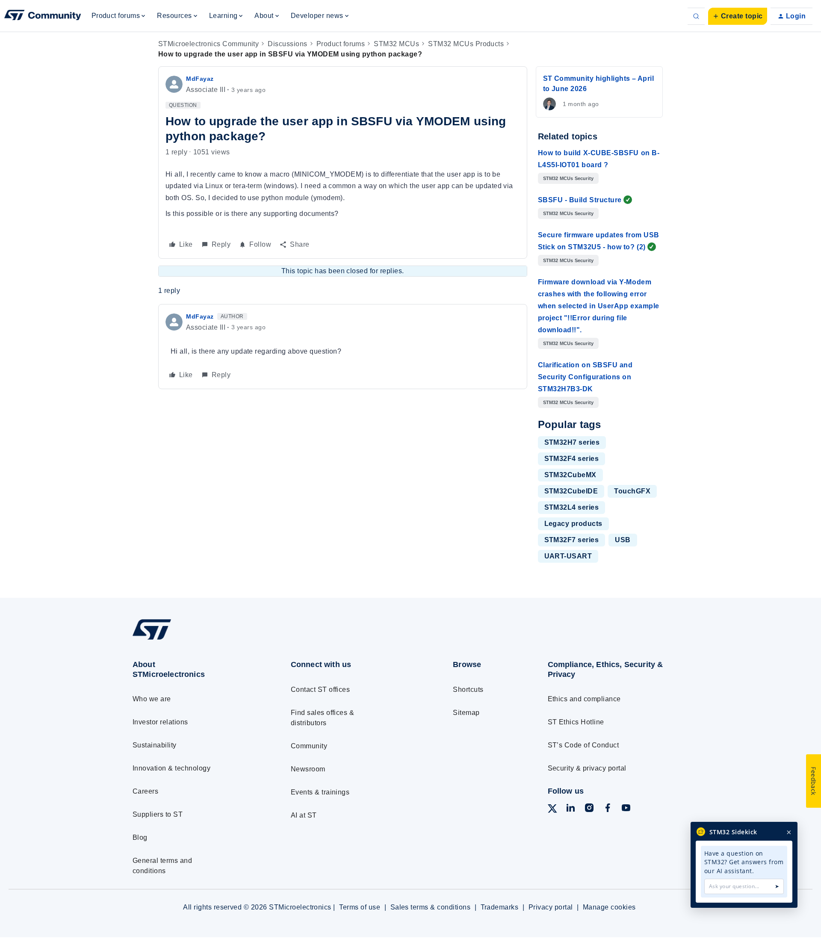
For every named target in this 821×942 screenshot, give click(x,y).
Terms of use (359, 907)
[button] (737, 16)
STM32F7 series (571, 539)
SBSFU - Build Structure (580, 200)
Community (309, 746)
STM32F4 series (571, 458)
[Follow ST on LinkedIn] (570, 809)
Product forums (340, 43)
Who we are (152, 699)
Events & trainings (320, 792)
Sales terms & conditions (430, 907)
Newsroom (308, 769)
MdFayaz (200, 78)
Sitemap (466, 712)
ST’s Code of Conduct (583, 745)
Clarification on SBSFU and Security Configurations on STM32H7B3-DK (585, 377)
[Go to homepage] (196, 639)
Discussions (287, 43)
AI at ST (304, 815)
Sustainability (155, 745)
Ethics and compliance (584, 699)
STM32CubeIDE (571, 491)
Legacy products (573, 523)
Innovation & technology (171, 768)
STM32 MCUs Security (568, 178)
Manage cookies (609, 907)
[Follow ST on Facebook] (607, 809)
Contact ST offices (320, 689)
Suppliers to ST (158, 814)
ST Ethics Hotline (576, 722)
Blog (140, 837)
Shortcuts (468, 689)
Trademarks (500, 907)
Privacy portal (551, 907)
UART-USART (568, 556)
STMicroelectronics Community (208, 43)
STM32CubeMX (570, 474)
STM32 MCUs (396, 43)
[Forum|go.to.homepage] (42, 16)
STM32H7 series (572, 442)
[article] (342, 346)
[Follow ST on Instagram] (589, 809)
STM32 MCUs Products (466, 43)
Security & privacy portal (587, 768)
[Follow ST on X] (552, 810)
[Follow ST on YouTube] (626, 809)
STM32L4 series (571, 507)
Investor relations (160, 722)
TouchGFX (632, 491)
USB (622, 539)
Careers (145, 791)
